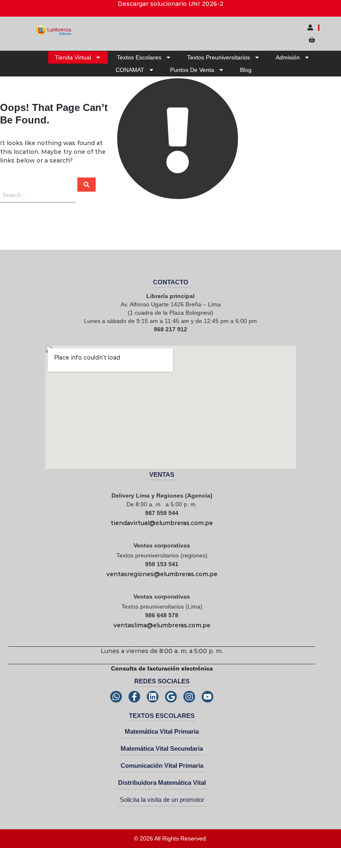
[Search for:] (38, 194)
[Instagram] (189, 697)
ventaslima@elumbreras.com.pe (162, 625)
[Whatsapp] (116, 697)
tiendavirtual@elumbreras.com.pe (162, 523)
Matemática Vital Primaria (162, 731)
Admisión (288, 57)
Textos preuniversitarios (218, 57)
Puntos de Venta (192, 70)
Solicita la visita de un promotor (162, 799)
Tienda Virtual (73, 57)
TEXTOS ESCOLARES (162, 715)
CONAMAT (130, 70)
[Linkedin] (152, 697)
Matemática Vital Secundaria (162, 748)
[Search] (86, 184)
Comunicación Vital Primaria (162, 765)
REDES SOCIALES (162, 681)
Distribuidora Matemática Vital (162, 782)
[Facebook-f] (134, 697)
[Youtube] (207, 697)
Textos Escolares (139, 57)
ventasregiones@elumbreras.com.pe (161, 574)
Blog (246, 70)
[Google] (171, 697)
